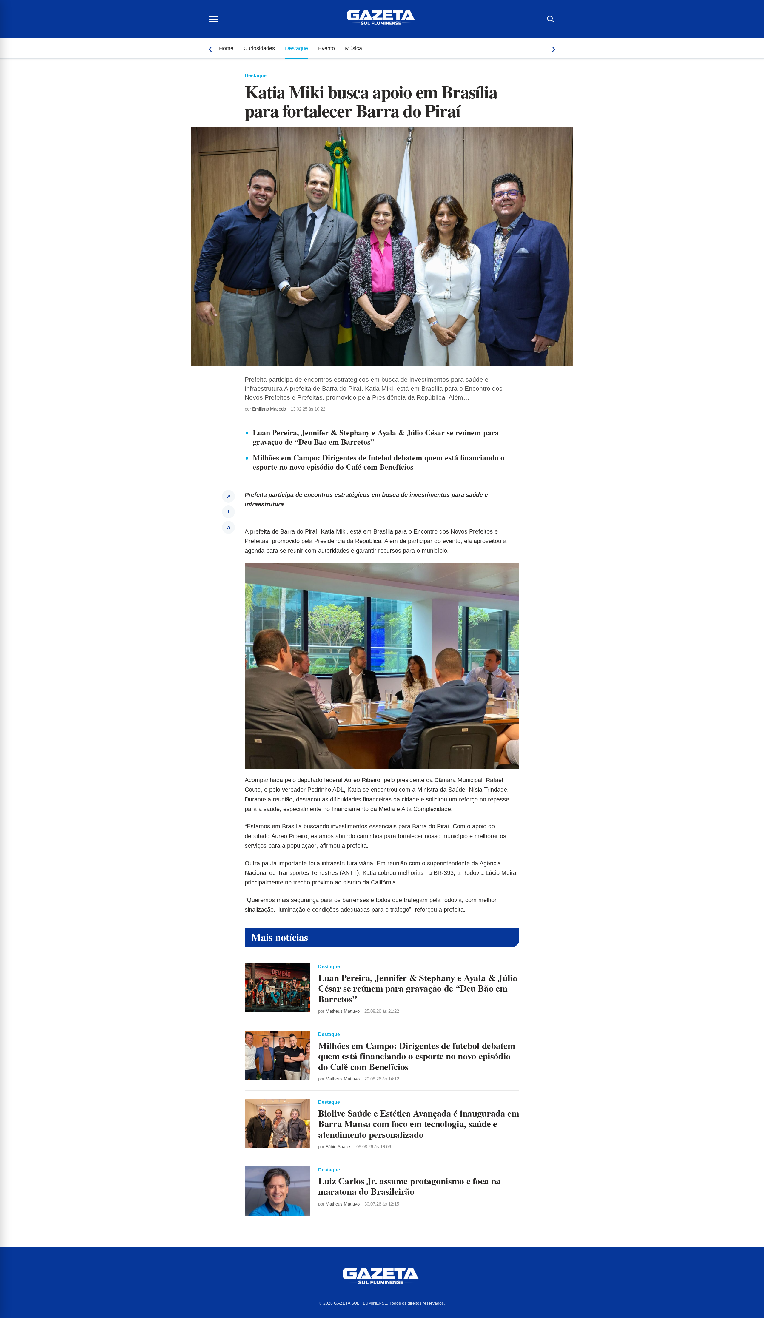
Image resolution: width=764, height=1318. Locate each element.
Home (226, 48)
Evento (326, 48)
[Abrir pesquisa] (550, 19)
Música (353, 48)
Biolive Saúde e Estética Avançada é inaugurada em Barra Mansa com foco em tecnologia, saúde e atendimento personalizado (418, 1123)
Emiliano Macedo (269, 408)
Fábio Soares (339, 1146)
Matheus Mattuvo (343, 1011)
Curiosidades (259, 48)
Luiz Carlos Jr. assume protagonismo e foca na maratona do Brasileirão (409, 1186)
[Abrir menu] (213, 19)
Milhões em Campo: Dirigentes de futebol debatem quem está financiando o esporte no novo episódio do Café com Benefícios (378, 462)
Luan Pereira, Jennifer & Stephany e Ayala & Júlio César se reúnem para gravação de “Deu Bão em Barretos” (376, 437)
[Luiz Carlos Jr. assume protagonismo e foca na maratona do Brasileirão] (277, 1191)
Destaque (296, 48)
